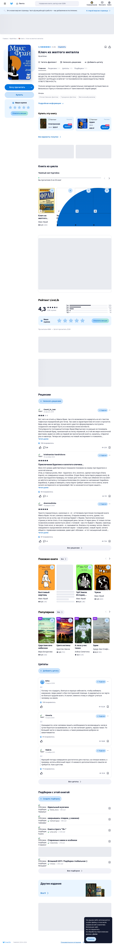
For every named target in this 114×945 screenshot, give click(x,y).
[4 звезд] (24, 107)
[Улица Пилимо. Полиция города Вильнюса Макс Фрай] (65, 200)
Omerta (48, 715)
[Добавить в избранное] (105, 47)
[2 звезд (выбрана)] (44, 47)
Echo (47, 681)
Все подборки (73, 871)
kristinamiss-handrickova (54, 454)
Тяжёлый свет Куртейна (48, 173)
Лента (21, 3)
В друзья (104, 410)
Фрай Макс (42, 56)
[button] (19, 62)
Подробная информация (49, 103)
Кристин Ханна (63, 649)
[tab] (42, 69)
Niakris (48, 750)
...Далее (95, 934)
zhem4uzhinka (50, 503)
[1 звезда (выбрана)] (42, 47)
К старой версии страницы (97, 11)
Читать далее (43, 439)
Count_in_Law (50, 409)
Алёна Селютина (82, 652)
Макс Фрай (43, 222)
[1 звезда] (10, 107)
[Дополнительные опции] (31, 87)
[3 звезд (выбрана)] (46, 47)
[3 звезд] (19, 107)
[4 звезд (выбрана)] (48, 47)
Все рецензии (73, 548)
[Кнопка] (104, 178)
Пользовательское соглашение (71, 942)
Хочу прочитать (17, 87)
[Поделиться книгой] (109, 47)
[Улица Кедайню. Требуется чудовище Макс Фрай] (83, 200)
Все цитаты (73, 781)
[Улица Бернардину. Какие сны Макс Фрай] (101, 200)
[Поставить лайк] (40, 447)
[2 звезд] (15, 107)
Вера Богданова (45, 652)
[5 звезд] (28, 107)
